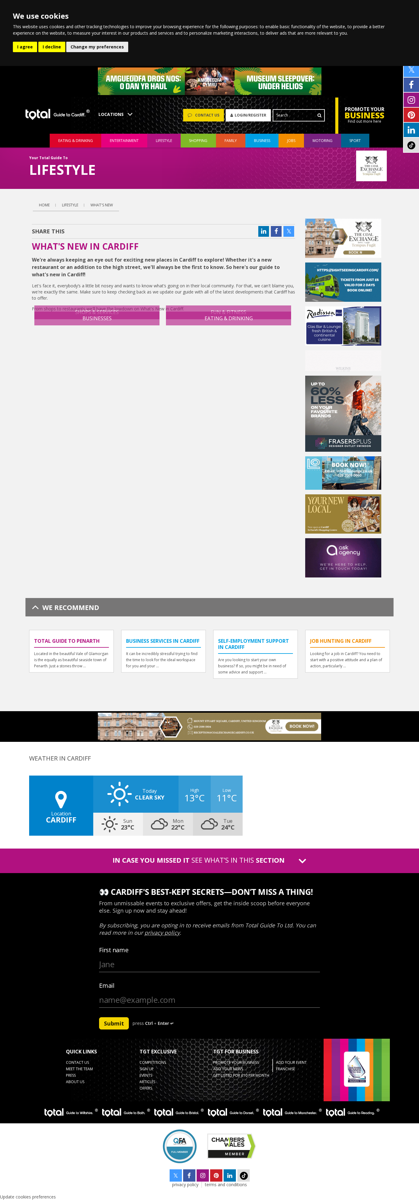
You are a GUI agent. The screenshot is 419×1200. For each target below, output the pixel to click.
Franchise (285, 1069)
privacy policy (185, 1184)
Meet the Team (79, 1069)
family (231, 140)
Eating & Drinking (229, 318)
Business (262, 140)
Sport (355, 140)
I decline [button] (52, 47)
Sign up (147, 1069)
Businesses (97, 318)
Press (71, 1075)
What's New (101, 205)
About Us (75, 1081)
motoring (323, 140)
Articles (147, 1081)
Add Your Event (291, 1062)
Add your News (228, 1069)
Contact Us (77, 1062)
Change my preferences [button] (97, 47)
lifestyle (164, 140)
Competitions (153, 1062)
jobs (291, 140)
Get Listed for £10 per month (241, 1075)
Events (146, 1075)
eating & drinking (75, 140)
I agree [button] (25, 47)
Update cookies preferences (28, 1197)
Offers (146, 1088)
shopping (198, 140)
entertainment (124, 140)
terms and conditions (226, 1184)
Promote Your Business (236, 1062)
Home (44, 205)
